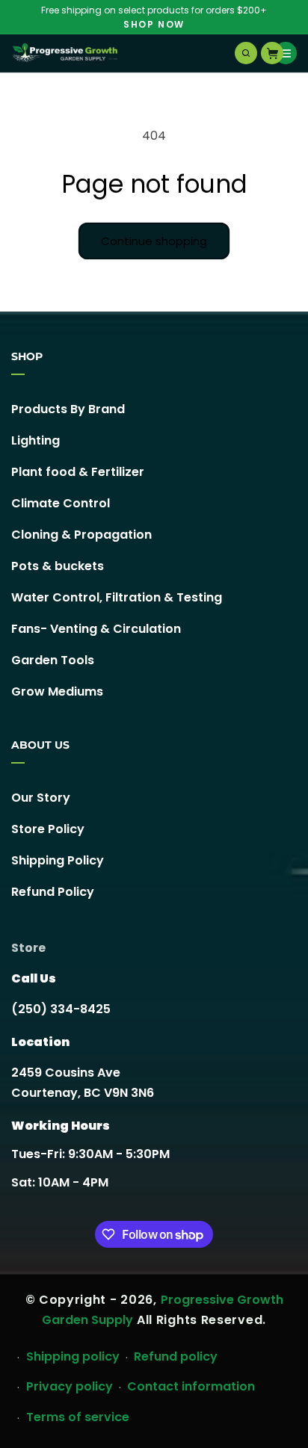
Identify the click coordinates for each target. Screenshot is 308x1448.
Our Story (40, 797)
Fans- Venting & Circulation (96, 628)
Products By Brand (68, 409)
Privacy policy (69, 1386)
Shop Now (154, 24)
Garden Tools (52, 660)
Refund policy (176, 1356)
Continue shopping (154, 241)
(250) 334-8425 (61, 1009)
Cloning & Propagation (81, 534)
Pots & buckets (57, 566)
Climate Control (60, 503)
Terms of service (77, 1417)
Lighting (35, 440)
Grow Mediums (57, 691)
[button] (246, 53)
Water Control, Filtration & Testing (116, 597)
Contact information (191, 1386)
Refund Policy (52, 891)
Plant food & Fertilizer (77, 471)
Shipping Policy (57, 860)
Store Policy (47, 829)
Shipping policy (73, 1356)
